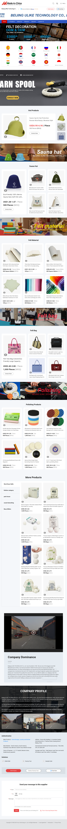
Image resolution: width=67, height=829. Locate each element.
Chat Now (61, 9)
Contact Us (41, 21)
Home (4, 21)
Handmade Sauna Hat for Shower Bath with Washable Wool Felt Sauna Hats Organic (56, 188)
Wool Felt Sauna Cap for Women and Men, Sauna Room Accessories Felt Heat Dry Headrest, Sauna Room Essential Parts (56, 212)
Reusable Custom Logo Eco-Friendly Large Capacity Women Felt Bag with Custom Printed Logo (56, 352)
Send (16, 810)
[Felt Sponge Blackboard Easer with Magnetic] (12, 449)
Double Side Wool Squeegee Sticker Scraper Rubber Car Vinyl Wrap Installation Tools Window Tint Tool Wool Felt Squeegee (11, 429)
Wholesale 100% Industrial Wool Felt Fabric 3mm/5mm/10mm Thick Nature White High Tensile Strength (11, 265)
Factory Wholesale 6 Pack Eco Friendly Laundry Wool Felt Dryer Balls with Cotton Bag (53, 568)
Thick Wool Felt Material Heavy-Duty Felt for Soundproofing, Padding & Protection (32, 265)
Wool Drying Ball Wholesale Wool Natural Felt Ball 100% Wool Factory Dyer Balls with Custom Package (53, 599)
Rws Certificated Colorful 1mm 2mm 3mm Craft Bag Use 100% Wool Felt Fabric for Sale (32, 296)
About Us (19, 21)
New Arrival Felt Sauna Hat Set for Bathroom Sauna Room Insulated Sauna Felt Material (37, 212)
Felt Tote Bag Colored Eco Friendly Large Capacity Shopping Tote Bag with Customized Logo (12, 360)
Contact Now (34, 133)
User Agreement (42, 822)
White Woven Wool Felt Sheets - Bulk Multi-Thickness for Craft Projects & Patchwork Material (11, 296)
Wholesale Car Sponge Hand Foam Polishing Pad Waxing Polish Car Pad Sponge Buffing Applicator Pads (33, 429)
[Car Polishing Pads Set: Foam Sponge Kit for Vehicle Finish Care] (55, 417)
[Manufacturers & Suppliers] (12, 3)
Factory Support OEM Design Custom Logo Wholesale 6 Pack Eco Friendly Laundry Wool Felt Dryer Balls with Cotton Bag (53, 537)
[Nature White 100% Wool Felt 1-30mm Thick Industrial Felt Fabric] (55, 253)
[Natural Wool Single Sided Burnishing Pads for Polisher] (33, 449)
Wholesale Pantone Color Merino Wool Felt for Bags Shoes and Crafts (54, 296)
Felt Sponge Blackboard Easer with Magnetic (11, 461)
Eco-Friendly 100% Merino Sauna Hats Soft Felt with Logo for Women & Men (12, 195)
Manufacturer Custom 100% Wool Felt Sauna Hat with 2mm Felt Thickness (37, 188)
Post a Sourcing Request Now (48, 810)
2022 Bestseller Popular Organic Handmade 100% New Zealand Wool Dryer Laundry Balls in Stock (31, 599)
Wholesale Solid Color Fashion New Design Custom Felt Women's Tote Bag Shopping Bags (56, 376)
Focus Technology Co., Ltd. (23, 822)
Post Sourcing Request (57, 3)
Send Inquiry (51, 9)
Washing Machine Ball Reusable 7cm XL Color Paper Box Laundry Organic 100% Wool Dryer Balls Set (31, 568)
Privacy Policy (58, 822)
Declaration (50, 822)
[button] (32, 39)
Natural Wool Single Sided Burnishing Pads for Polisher (32, 461)
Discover (33, 21)
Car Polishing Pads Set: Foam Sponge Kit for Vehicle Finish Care (54, 429)
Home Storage (15, 739)
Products (12, 21)
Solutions (26, 21)
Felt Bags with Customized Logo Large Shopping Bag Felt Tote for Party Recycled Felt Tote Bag (36, 376)
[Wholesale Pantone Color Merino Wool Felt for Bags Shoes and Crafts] (55, 285)
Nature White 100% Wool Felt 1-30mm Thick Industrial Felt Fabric (54, 265)
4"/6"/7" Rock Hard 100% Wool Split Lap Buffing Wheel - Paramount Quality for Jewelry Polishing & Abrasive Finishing (54, 461)
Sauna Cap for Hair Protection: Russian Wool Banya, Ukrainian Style (41, 119)
